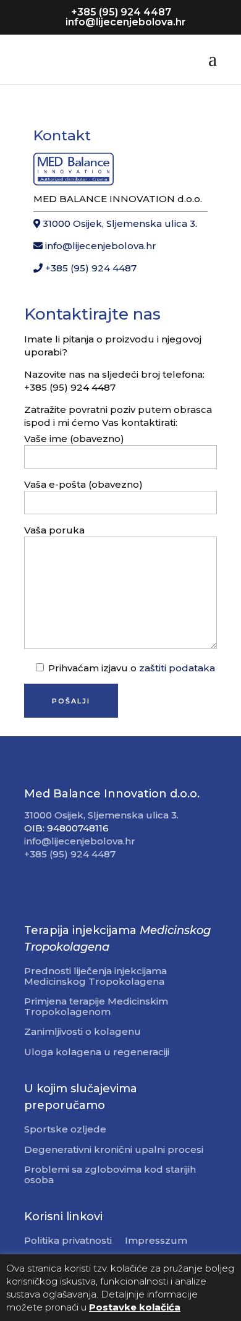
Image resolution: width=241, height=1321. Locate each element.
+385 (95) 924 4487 (90, 268)
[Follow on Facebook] (34, 889)
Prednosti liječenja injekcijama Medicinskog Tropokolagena (95, 976)
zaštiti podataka (177, 668)
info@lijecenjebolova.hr (99, 246)
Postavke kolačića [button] (134, 1307)
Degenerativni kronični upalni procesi (113, 1150)
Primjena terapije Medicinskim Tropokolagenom (96, 1006)
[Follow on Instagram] (59, 889)
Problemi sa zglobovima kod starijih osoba (110, 1175)
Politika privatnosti (68, 1241)
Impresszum (156, 1241)
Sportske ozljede (65, 1129)
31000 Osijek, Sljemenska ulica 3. (118, 223)
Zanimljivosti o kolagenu (82, 1032)
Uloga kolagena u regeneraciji (96, 1052)
